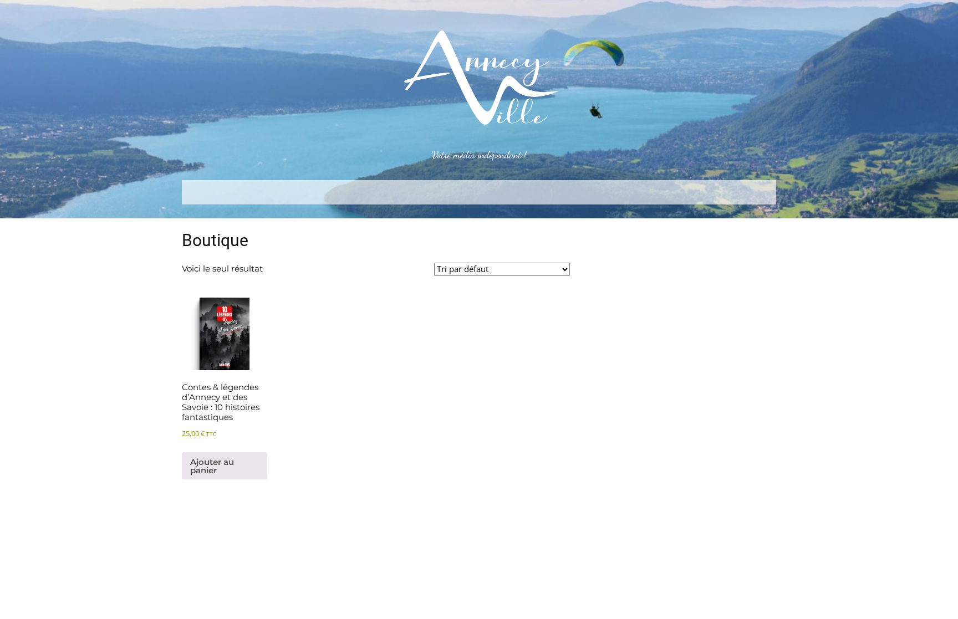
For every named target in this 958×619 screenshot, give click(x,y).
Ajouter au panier (212, 466)
